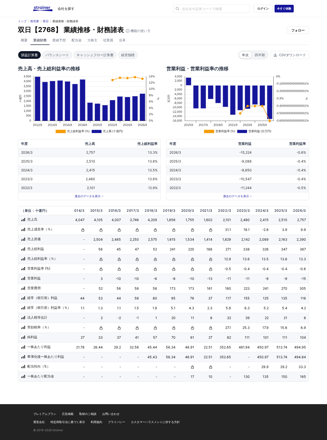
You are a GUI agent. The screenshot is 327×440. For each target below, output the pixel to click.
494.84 (300, 357)
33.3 (302, 367)
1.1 (83, 308)
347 (284, 249)
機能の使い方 (140, 31)
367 (303, 249)
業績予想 (59, 40)
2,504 (98, 239)
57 (155, 337)
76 (192, 298)
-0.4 (246, 269)
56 (100, 249)
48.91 (189, 347)
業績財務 (40, 40)
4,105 (98, 220)
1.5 (136, 308)
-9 (267, 279)
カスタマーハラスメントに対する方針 (155, 422)
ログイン (263, 8)
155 (247, 298)
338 (246, 249)
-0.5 (227, 269)
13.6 (246, 259)
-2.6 (265, 230)
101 (266, 337)
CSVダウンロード (292, 55)
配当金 (77, 40)
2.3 (209, 308)
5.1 (173, 308)
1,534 (189, 239)
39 (247, 318)
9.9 (303, 230)
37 (210, 298)
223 (247, 288)
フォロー (298, 30)
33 (100, 337)
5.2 (266, 308)
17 (192, 377)
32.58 (134, 347)
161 (209, 288)
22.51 (208, 347)
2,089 (264, 239)
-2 (119, 318)
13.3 (302, 259)
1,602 (208, 220)
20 (173, 318)
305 (302, 288)
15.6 (283, 328)
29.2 (117, 347)
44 (82, 298)
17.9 (265, 328)
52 (155, 249)
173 (172, 288)
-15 (303, 279)
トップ (22, 21)
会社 (66, 8)
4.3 (191, 308)
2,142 (245, 239)
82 (229, 337)
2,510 (282, 220)
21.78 (80, 347)
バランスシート (57, 55)
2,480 (245, 220)
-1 (137, 318)
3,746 (134, 220)
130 (247, 377)
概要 (24, 40)
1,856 (171, 220)
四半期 (260, 55)
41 (137, 337)
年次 (245, 55)
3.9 (284, 230)
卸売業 (34, 21)
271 (228, 249)
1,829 (226, 239)
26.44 (98, 347)
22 (267, 318)
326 (265, 249)
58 (137, 288)
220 (191, 249)
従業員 (108, 40)
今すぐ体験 (284, 8)
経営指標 (128, 55)
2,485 (116, 239)
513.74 (281, 347)
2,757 (301, 220)
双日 (46, 21)
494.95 (300, 347)
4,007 (116, 220)
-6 (155, 279)
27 (83, 337)
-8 (173, 279)
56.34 (170, 347)
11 (192, 318)
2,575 (152, 239)
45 (119, 249)
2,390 (301, 239)
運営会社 (39, 422)
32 (229, 318)
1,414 (208, 239)
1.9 (154, 308)
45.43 (152, 357)
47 (137, 249)
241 (172, 249)
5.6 (228, 308)
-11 (228, 279)
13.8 (283, 259)
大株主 (92, 40)
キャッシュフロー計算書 (95, 55)
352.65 (225, 347)
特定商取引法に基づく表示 (68, 422)
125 (266, 298)
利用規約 (96, 422)
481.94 (244, 347)
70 (173, 337)
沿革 (122, 40)
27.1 (228, 328)
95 (173, 298)
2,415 (264, 220)
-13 (209, 279)
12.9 (227, 259)
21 (285, 318)
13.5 (265, 259)
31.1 (228, 230)
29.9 (265, 367)
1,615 (171, 239)
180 (228, 288)
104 (303, 337)
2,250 (134, 239)
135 (284, 298)
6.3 (247, 308)
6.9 (303, 328)
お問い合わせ (110, 414)
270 (284, 288)
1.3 (100, 308)
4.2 (303, 308)
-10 (118, 279)
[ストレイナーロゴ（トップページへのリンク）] (45, 8)
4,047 (80, 220)
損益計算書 (29, 55)
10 (210, 377)
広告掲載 (67, 414)
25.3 (246, 328)
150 (284, 377)
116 (303, 298)
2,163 (283, 239)
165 (303, 377)
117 (228, 298)
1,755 (190, 220)
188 (209, 249)
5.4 (284, 308)
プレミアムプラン (44, 414)
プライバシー (116, 422)
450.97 (263, 347)
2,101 (227, 220)
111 (247, 337)
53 (100, 298)
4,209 (152, 220)
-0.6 (302, 269)
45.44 (152, 347)
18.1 (246, 230)
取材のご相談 (87, 414)
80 (155, 298)
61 (192, 337)
